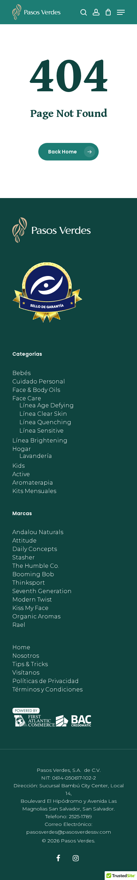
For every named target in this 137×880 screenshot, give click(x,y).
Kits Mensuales (34, 491)
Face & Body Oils (36, 390)
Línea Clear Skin (43, 414)
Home (21, 647)
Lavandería (35, 456)
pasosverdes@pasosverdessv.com (68, 832)
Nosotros (25, 656)
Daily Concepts (34, 549)
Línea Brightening (39, 441)
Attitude (24, 541)
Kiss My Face (30, 608)
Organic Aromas (36, 616)
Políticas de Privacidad (45, 681)
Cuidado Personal (38, 382)
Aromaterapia (32, 483)
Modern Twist (32, 600)
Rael (18, 625)
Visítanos (25, 673)
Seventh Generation (42, 591)
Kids (18, 466)
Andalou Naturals (37, 532)
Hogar (21, 449)
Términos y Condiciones (47, 689)
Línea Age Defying (46, 405)
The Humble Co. (35, 566)
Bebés (21, 373)
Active (21, 474)
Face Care (26, 398)
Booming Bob (33, 574)
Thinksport (28, 583)
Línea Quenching (45, 422)
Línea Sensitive (41, 431)
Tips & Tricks (30, 664)
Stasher (23, 557)
